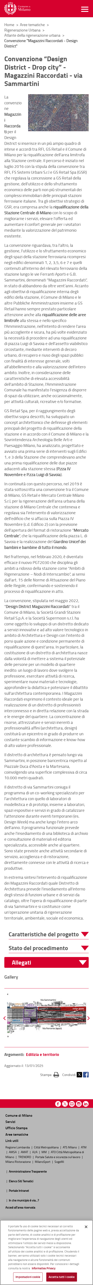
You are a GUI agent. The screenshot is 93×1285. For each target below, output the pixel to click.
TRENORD (25, 1157)
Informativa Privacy (43, 1268)
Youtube (72, 1104)
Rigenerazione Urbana (22, 30)
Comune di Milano (18, 1115)
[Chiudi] (86, 1227)
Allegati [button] (21, 962)
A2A (35, 1152)
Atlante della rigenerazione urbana (32, 35)
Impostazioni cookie (28, 1277)
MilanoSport (43, 1161)
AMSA (13, 1152)
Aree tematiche (33, 24)
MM (44, 1152)
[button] (49, 934)
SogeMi (59, 1161)
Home (9, 24)
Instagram (79, 1104)
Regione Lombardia (17, 1147)
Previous (5, 1018)
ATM (84, 1147)
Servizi (10, 1121)
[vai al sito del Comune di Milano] (17, 8)
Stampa (49, 1074)
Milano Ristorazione (18, 1161)
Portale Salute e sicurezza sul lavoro (58, 1157)
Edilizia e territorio (42, 1054)
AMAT (25, 1152)
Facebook (86, 1074)
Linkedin (86, 1104)
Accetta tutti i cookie (62, 1277)
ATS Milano (70, 1147)
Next (88, 1018)
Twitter (79, 1074)
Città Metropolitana (46, 1147)
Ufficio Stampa (16, 1127)
